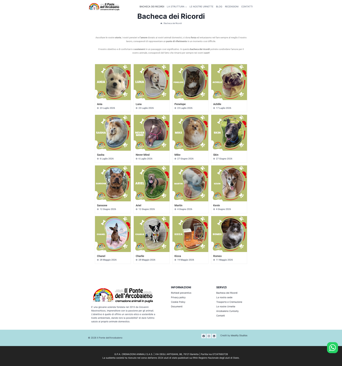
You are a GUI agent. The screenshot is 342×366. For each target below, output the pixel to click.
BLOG (219, 6)
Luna (139, 104)
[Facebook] (203, 336)
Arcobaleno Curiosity (227, 311)
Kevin (216, 205)
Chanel (101, 256)
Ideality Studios (239, 335)
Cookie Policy (178, 302)
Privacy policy (178, 297)
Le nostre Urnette (225, 306)
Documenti (176, 306)
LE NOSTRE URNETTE (201, 6)
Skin (215, 154)
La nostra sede (224, 297)
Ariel (138, 205)
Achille (217, 104)
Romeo (217, 256)
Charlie (140, 256)
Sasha (100, 154)
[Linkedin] (214, 336)
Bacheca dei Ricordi (227, 293)
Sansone (102, 205)
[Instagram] (209, 336)
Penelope (180, 104)
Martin (178, 205)
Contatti (220, 315)
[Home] (161, 23)
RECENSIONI (231, 6)
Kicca (177, 256)
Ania (99, 104)
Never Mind (142, 154)
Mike (177, 154)
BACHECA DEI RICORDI (152, 6)
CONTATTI (247, 6)
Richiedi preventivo (181, 293)
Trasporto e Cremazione (229, 302)
